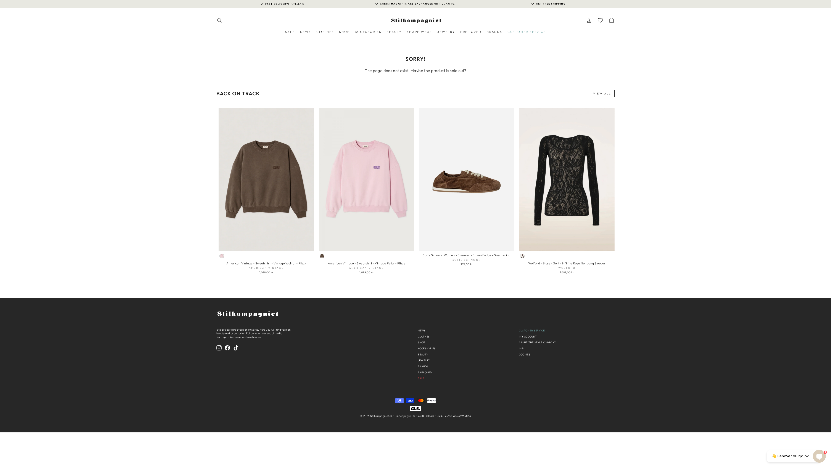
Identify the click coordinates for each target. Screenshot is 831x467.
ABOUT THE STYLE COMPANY (537, 342)
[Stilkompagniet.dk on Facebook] (227, 347)
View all (602, 93)
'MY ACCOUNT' (528, 336)
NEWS (305, 32)
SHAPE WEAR (419, 32)
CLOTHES (325, 32)
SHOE (344, 32)
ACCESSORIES (368, 32)
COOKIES (524, 354)
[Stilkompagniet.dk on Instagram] (219, 347)
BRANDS (494, 32)
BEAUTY (394, 32)
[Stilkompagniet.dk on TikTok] (235, 347)
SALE (290, 32)
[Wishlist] (600, 20)
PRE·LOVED (471, 32)
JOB (521, 348)
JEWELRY (446, 32)
